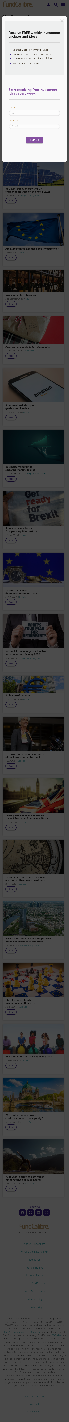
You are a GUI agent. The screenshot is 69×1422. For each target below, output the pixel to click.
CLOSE (62, 21)
